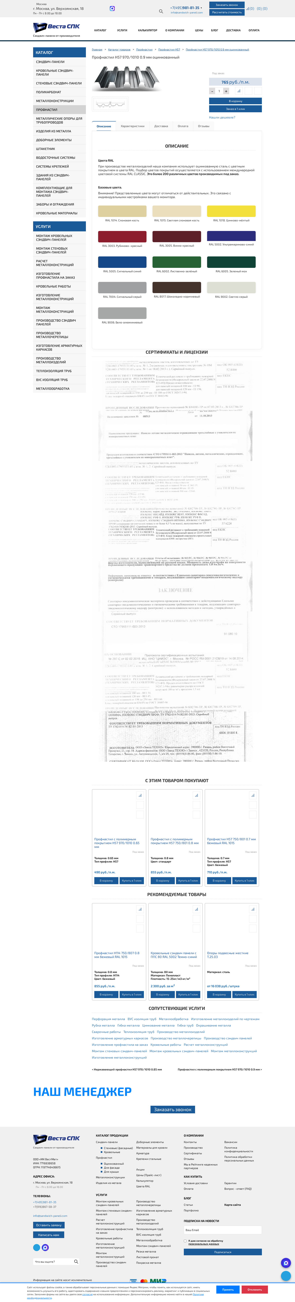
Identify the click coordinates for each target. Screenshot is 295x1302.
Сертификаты (193, 1153)
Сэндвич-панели (50, 62)
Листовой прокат (147, 1257)
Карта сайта (232, 1204)
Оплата (254, 30)
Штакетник (45, 149)
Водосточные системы (55, 157)
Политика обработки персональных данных (239, 1158)
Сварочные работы (106, 1032)
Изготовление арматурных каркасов (59, 347)
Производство (193, 1147)
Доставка (233, 30)
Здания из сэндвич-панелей (53, 177)
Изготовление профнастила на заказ (55, 275)
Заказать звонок (227, 4)
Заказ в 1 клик (235, 108)
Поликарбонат (48, 92)
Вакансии (230, 1142)
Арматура (142, 1153)
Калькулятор (147, 30)
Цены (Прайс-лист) (148, 1175)
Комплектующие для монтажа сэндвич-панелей (54, 191)
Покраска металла (148, 1262)
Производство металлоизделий (51, 360)
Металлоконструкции (55, 101)
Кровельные (112, 1152)
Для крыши (111, 1171)
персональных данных (203, 1243)
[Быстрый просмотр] (248, 91)
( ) (265, 8)
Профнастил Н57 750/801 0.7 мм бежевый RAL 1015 (231, 841)
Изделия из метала (108, 1183)
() (251, 8)
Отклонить (255, 1289)
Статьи (188, 1204)
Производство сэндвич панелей (56, 322)
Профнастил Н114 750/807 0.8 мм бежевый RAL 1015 (116, 955)
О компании (175, 30)
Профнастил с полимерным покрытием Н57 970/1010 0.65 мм (116, 842)
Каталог (100, 30)
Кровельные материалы (56, 213)
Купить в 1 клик (131, 880)
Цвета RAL (143, 1186)
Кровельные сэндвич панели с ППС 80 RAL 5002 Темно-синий (174, 955)
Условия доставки (196, 1183)
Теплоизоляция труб (54, 371)
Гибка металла (128, 1025)
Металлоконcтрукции (110, 1177)
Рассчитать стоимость (227, 12)
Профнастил (46, 109)
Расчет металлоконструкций (55, 263)
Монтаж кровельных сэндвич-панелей (54, 237)
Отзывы (203, 126)
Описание (104, 126)
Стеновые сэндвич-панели (59, 83)
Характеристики (132, 126)
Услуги (122, 30)
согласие (87, 1294)
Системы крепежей (52, 166)
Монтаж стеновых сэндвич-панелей (52, 250)
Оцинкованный (114, 1163)
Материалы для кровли (151, 1147)
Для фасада (112, 1167)
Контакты (190, 1142)
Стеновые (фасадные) (118, 1148)
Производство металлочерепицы (52, 335)
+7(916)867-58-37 (44, 1206)
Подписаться (222, 1252)
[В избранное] (258, 91)
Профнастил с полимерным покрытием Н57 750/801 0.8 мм (175, 841)
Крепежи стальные (148, 1158)
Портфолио (191, 1210)
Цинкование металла (158, 1025)
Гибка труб (185, 1025)
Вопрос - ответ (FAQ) (238, 1188)
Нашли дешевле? (222, 117)
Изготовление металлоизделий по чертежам (225, 1019)
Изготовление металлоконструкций (55, 297)
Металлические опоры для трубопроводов (59, 120)
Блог (214, 30)
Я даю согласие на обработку (205, 1242)
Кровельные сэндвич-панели (55, 72)
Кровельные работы (53, 286)
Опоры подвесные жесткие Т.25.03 (227, 955)
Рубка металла (103, 1025)
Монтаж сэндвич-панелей (153, 1245)
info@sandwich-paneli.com (187, 12)
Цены (199, 30)
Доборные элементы (54, 140)
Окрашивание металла (213, 1025)
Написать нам (48, 1235)
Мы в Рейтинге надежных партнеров (201, 1166)
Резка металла (146, 1251)
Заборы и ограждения (55, 204)
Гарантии (230, 1183)
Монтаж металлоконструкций (55, 309)
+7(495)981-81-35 (44, 1202)
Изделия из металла (53, 131)
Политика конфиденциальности (238, 1149)
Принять (228, 1289)
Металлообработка (52, 388)
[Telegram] (286, 1276)
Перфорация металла (108, 1019)
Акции (140, 1169)
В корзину (235, 101)
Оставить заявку (49, 1225)
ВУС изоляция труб (52, 380)
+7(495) (186, 7)
